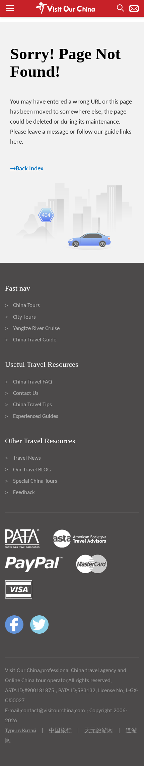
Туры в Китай (20, 731)
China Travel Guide (34, 340)
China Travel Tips (32, 405)
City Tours (24, 317)
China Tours (26, 305)
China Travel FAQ (32, 382)
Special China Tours (35, 481)
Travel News (27, 458)
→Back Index (26, 169)
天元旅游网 (98, 731)
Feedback (24, 492)
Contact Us (26, 393)
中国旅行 (60, 731)
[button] (72, 8)
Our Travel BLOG (32, 470)
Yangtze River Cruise (36, 328)
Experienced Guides (35, 416)
